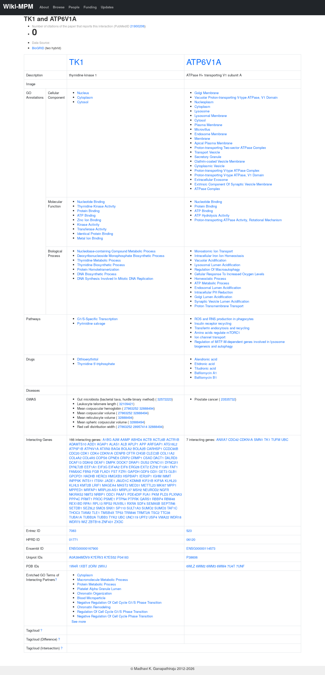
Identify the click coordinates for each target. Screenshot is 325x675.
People (74, 7)
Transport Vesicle (207, 152)
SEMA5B (153, 503)
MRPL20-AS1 (108, 489)
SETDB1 (75, 508)
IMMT (166, 476)
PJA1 (147, 494)
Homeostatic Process (210, 278)
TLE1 (96, 512)
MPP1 (171, 485)
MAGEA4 (109, 485)
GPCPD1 (76, 476)
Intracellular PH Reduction (213, 292)
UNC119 (132, 517)
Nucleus (83, 92)
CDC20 (74, 453)
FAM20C (75, 471)
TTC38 (165, 512)
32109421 (126, 403)
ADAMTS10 (77, 444)
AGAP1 (102, 444)
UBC (121, 517)
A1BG (107, 439)
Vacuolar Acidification (210, 260)
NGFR (164, 489)
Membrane (202, 138)
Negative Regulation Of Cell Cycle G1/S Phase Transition (119, 602)
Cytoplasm (85, 97)
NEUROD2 (151, 489)
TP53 (119, 512)
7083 (72, 530)
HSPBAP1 (130, 476)
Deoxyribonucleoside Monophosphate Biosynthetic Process (121, 255)
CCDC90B (170, 448)
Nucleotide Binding (91, 201)
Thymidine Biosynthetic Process (101, 264)
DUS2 (145, 462)
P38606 (192, 557)
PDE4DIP (134, 494)
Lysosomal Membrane (210, 115)
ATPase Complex (207, 188)
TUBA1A (75, 517)
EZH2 (154, 466)
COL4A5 (89, 457)
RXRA (131, 503)
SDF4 (141, 503)
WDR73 (74, 521)
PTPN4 (121, 498)
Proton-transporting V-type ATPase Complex (226, 170)
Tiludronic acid (205, 368)
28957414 (140, 426)
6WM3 (211, 566)
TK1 (76, 61)
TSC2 (155, 512)
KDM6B (135, 480)
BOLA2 (126, 448)
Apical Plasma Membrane (213, 143)
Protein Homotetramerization (98, 269)
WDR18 (175, 517)
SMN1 (258, 439)
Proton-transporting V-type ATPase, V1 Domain (229, 174)
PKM (155, 494)
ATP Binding (86, 215)
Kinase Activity (88, 224)
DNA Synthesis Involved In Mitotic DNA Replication (115, 278)
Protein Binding (88, 210)
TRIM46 (130, 512)
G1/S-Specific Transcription (97, 318)
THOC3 (74, 512)
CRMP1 (136, 457)
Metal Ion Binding (90, 238)
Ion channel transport (209, 337)
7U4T (231, 566)
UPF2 (143, 517)
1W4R (73, 566)
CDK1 (84, 453)
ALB (124, 444)
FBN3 (87, 471)
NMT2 (88, 494)
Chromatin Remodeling (93, 606)
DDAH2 (88, 462)
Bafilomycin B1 (205, 377)
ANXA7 (221, 439)
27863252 (131, 408)
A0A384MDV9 (79, 557)
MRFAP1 (90, 489)
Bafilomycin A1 (205, 372)
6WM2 (200, 566)
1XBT (83, 566)
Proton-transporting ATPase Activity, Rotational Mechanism (238, 219)
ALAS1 (114, 444)
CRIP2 (125, 457)
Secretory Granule (207, 156)
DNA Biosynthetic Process (97, 273)
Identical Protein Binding (95, 233)
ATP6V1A (203, 61)
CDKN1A (106, 453)
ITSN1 (99, 480)
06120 (190, 539)
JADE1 (110, 480)
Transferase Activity (92, 229)
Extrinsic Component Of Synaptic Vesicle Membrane (233, 184)
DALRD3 (171, 457)
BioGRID (38, 48)
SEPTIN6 (168, 503)
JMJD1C (122, 480)
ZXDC (118, 521)
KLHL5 (74, 485)
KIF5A (159, 480)
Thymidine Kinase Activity (96, 206)
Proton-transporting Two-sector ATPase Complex (230, 147)
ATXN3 (105, 448)
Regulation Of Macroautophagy (217, 269)
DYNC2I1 (171, 462)
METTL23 (148, 485)
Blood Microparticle (91, 597)
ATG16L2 (170, 444)
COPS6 (101, 457)
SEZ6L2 (89, 508)
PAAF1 (121, 494)
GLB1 (172, 471)
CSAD (147, 457)
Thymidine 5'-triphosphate (96, 363)
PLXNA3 (175, 494)
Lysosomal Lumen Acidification (217, 264)
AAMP (125, 439)
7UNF (240, 566)
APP (142, 444)
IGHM (157, 476)
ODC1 (110, 494)
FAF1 (174, 466)
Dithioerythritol (87, 359)
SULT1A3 (134, 508)
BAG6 (115, 448)
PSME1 (109, 498)
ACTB (147, 439)
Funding (90, 7)
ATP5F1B (76, 448)
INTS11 (87, 480)
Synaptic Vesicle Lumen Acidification (221, 301)
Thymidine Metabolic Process (99, 260)
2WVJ (102, 566)
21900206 (137, 26)
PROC (98, 498)
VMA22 (163, 517)
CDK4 (94, 453)
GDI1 (154, 471)
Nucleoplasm (204, 101)
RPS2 (108, 503)
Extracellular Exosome (211, 179)
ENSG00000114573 (200, 548)
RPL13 (98, 503)
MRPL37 (125, 489)
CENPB (119, 453)
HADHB (89, 476)
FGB (95, 471)
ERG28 (134, 466)
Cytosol (82, 101)
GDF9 (144, 471)
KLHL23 (170, 480)
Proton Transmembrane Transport (218, 305)
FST (114, 471)
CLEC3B (153, 453)
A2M (115, 439)
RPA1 (87, 503)
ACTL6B (159, 439)
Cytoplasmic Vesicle (209, 165)
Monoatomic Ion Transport (213, 251)
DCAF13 (75, 462)
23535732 (228, 399)
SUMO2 (147, 508)
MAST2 (122, 485)
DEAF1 (99, 462)
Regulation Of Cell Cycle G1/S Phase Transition (112, 611)
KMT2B (85, 485)
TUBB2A (89, 517)
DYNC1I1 (157, 462)
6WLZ (190, 566)
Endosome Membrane (210, 133)
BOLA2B (139, 448)
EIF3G (102, 466)
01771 (73, 539)
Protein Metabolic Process (96, 584)
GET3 (163, 471)
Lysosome (201, 111)
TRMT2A (143, 512)
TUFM (275, 439)
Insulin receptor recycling (212, 323)
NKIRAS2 (76, 494)
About (44, 7)
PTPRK (133, 498)
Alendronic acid (205, 359)
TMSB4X (107, 512)
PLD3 (164, 494)
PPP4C (74, 498)
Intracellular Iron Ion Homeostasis (219, 255)
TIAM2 (86, 512)
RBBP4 (157, 498)
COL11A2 (167, 453)
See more (79, 621)
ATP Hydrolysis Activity (212, 215)
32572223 (164, 399)
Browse (58, 7)
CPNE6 (113, 457)
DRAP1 (134, 462)
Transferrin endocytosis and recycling (221, 327)
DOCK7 (122, 462)
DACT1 (158, 457)
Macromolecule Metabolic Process (102, 579)
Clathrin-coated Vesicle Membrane (219, 161)
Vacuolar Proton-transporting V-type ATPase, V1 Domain (236, 97)
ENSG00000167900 (83, 548)
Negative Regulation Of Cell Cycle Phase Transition (115, 616)
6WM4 (221, 566)
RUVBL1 (119, 503)
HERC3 (101, 476)
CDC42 (233, 439)
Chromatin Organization (94, 593)
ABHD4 (136, 439)
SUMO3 (160, 508)
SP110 (121, 508)
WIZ (84, 521)
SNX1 (110, 508)
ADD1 (91, 444)
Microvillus (202, 129)
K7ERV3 (97, 557)
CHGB (140, 453)
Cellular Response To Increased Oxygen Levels (229, 273)
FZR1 (123, 471)
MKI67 (161, 485)
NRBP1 (99, 494)
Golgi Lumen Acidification (213, 296)
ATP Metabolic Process (211, 283)
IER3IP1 (145, 476)
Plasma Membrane (208, 124)
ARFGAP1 (155, 444)
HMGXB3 (115, 476)
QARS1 (145, 498)
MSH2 (137, 489)
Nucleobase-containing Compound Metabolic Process (116, 251)
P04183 (122, 557)
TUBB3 (102, 517)
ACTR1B (172, 439)
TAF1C (172, 508)
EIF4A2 (114, 466)
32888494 (146, 408)
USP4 (153, 517)
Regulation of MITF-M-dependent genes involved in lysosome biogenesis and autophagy (239, 344)
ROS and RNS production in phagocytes (224, 318)
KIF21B (147, 480)
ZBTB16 (94, 521)
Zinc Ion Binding (89, 219)
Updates (107, 7)
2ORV (92, 566)
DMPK (111, 462)
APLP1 (133, 444)
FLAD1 (105, 471)
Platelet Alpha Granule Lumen (99, 588)
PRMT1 (86, 498)
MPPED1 (76, 489)
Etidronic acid (204, 363)
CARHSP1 (154, 448)
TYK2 (113, 517)
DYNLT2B (76, 466)
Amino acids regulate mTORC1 (217, 332)
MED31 (134, 485)
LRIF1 (96, 485)
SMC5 (100, 508)
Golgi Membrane (206, 92)
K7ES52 (110, 557)
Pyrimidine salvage (91, 323)
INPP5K (75, 480)
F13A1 (164, 466)
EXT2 (144, 466)
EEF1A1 (90, 466)
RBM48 (169, 498)
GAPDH (133, 471)
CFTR (130, 453)
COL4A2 (75, 457)
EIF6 (124, 466)
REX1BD (75, 503)
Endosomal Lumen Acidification (217, 287)
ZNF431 (107, 521)
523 (189, 530)
